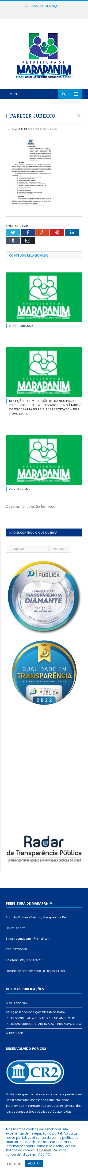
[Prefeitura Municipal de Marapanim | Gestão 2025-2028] (44, 55)
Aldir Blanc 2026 (21, 326)
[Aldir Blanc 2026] (44, 297)
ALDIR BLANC (20, 489)
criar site (34, 1094)
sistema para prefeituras (63, 1094)
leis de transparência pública (26, 1111)
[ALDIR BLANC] (44, 460)
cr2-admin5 (19, 128)
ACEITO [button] (34, 1163)
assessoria (38, 1100)
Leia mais (44, 1150)
